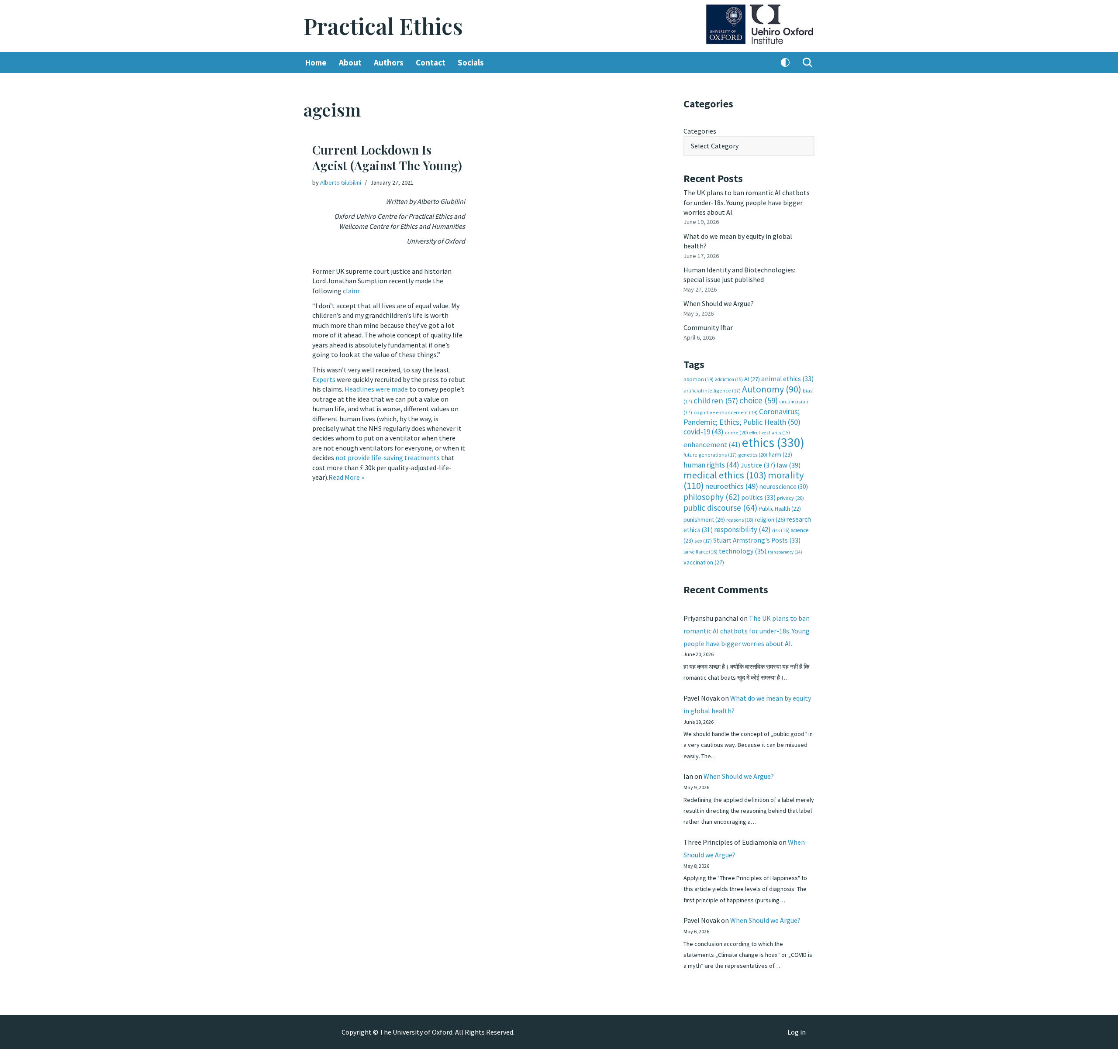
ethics (773, 442)
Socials (471, 62)
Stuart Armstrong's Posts (757, 540)
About (350, 62)
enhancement (712, 444)
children (716, 401)
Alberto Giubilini (340, 182)
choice (758, 400)
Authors (389, 62)
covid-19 (703, 432)
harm (780, 454)
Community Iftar (708, 327)
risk (781, 530)
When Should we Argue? (718, 303)
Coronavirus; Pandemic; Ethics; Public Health (742, 416)
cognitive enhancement (726, 412)
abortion (698, 379)
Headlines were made (376, 389)
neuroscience (783, 486)
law (788, 465)
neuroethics (731, 486)
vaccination (703, 562)
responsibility (742, 529)
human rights (711, 465)
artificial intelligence (712, 390)
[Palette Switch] (785, 62)
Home (316, 62)
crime (736, 432)
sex (703, 540)
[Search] (807, 62)
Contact (430, 62)
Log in (796, 1032)
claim (351, 290)
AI (752, 379)
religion (770, 519)
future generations (710, 454)
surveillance (700, 552)
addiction (729, 379)
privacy (790, 498)
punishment (704, 519)
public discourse (720, 507)
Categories (699, 131)
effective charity (769, 433)
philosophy (711, 497)
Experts (323, 379)
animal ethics (787, 379)
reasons (739, 519)
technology (742, 551)
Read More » (346, 477)
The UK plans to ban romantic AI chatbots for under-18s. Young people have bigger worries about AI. (746, 202)
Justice (758, 465)
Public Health (780, 508)
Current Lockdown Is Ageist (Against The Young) (387, 157)
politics (758, 497)
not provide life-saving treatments (387, 457)
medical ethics (724, 475)
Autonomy (771, 389)
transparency (785, 552)
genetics (752, 454)
